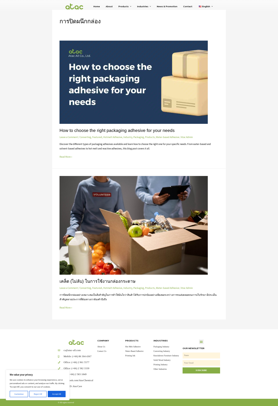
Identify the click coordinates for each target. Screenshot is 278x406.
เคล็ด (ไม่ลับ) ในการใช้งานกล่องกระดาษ (98, 281)
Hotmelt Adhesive (112, 137)
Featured (97, 137)
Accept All (56, 394)
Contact (187, 6)
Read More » (66, 156)
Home (96, 6)
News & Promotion (167, 6)
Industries (142, 6)
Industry (127, 137)
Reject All (38, 394)
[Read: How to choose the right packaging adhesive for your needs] (134, 82)
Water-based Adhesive (167, 137)
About (109, 6)
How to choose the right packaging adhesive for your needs (117, 130)
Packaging (138, 137)
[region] (38, 385)
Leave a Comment (69, 137)
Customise (19, 394)
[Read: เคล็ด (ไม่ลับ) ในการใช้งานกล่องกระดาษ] (134, 225)
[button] (201, 341)
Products (123, 6)
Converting (85, 137)
